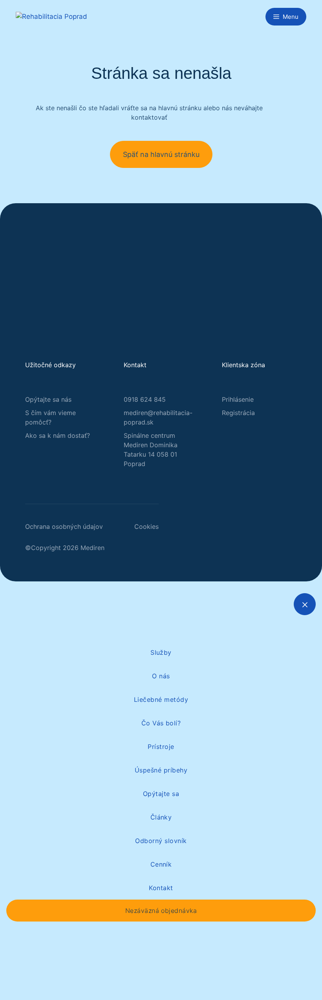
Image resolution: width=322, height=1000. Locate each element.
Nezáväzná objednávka (161, 910)
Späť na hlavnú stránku (161, 154)
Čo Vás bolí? (161, 723)
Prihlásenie (238, 399)
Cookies (146, 526)
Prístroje (161, 746)
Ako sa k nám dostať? (57, 435)
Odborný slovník (161, 841)
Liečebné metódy (161, 699)
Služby (161, 652)
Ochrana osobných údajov (64, 526)
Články (161, 817)
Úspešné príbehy (161, 770)
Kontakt (161, 888)
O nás (161, 676)
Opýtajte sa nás (48, 399)
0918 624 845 (145, 399)
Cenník (161, 864)
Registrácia (238, 413)
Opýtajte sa (161, 794)
